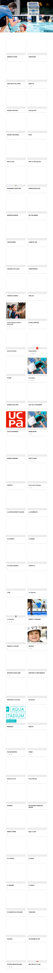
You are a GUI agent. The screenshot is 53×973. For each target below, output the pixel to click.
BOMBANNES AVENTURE (14, 188)
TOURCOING (32, 912)
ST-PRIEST (32, 885)
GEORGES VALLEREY (13, 404)
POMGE (31, 752)
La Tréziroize (32, 592)
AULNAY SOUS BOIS (12, 110)
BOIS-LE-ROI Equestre (35, 161)
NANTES (31, 726)
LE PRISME (32, 539)
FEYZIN (9, 378)
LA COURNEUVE (33, 512)
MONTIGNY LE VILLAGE (13, 699)
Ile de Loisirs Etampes (35, 485)
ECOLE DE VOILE (11, 351)
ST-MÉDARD (10, 885)
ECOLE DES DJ (33, 351)
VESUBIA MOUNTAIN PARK (14, 964)
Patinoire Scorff (11, 778)
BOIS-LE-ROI (10, 161)
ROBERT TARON (11, 831)
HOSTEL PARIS (33, 458)
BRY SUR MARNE (33, 215)
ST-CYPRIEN (10, 858)
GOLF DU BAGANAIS (12, 431)
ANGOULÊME (32, 57)
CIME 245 (31, 295)
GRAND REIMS (33, 431)
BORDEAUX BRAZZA (12, 215)
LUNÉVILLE (32, 565)
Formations (32, 378)
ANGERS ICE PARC (12, 57)
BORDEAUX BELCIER (34, 188)
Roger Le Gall (32, 831)
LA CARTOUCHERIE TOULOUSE (15, 512)
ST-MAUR (31, 858)
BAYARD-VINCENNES (13, 134)
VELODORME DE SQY (34, 939)
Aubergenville (32, 110)
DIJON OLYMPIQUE (34, 322)
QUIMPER (9, 805)
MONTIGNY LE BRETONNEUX (37, 673)
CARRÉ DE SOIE (33, 242)
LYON (8, 592)
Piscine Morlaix (33, 778)
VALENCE (9, 939)
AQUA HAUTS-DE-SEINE (14, 83)
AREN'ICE (31, 83)
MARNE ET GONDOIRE (35, 619)
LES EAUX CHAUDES (12, 565)
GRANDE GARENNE (12, 458)
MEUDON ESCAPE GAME (14, 673)
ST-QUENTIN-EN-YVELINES (15, 912)
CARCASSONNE (11, 242)
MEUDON (31, 646)
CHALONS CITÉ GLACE (13, 269)
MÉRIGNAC (10, 726)
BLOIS (30, 134)
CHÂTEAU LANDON (12, 295)
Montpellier (32, 699)
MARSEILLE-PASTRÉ (13, 646)
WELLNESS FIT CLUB (34, 964)
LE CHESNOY (10, 539)
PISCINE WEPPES (12, 752)
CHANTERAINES (33, 269)
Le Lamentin (10, 619)
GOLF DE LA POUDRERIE (35, 404)
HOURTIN (9, 485)
